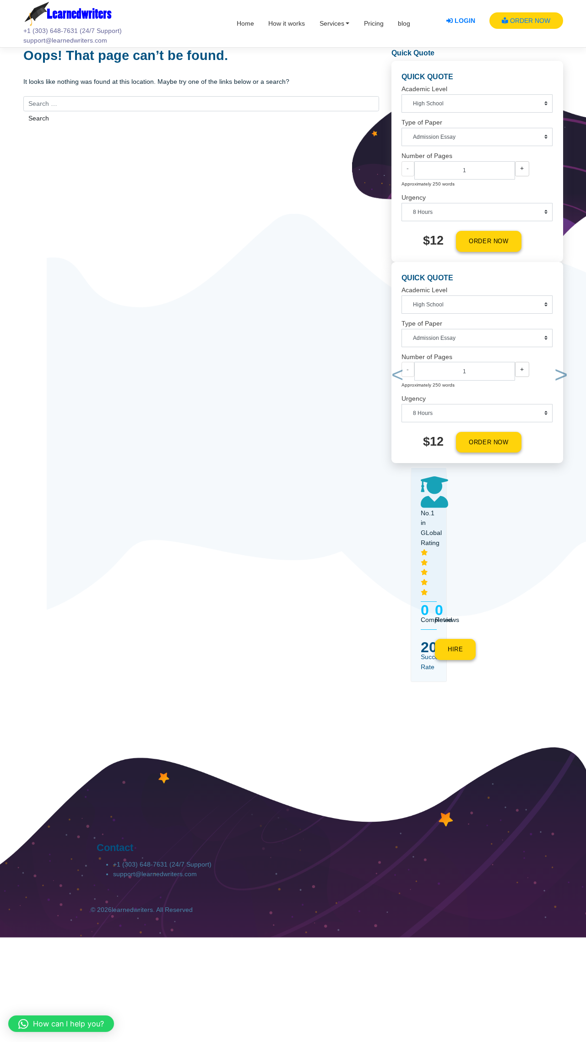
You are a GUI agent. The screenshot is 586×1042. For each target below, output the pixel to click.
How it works (286, 23)
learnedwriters (132, 909)
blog (404, 23)
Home (245, 23)
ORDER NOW (529, 20)
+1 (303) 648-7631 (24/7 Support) (162, 864)
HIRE (455, 649)
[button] (395, 376)
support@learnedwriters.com (155, 874)
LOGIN (464, 20)
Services (332, 23)
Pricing (374, 23)
